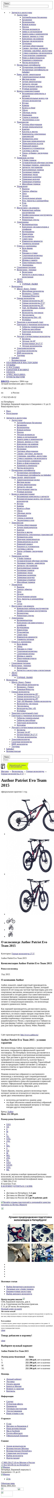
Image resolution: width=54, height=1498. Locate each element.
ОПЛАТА (10, 372)
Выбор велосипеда (14, 1455)
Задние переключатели (32, 127)
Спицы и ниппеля (30, 117)
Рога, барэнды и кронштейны (35, 201)
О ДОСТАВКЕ (13, 367)
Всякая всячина (29, 24)
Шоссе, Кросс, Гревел (26, 289)
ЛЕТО (19, 279)
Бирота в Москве (13, 1386)
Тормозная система (25, 158)
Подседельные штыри (32, 198)
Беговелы (26, 339)
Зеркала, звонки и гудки (33, 36)
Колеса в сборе (28, 108)
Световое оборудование (32, 46)
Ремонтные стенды (30, 220)
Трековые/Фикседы (30, 296)
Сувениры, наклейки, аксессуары (37, 50)
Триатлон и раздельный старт (30, 322)
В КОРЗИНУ (7, 1186)
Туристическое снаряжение (34, 55)
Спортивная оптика (31, 258)
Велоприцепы (28, 22)
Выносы (25, 189)
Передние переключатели (33, 141)
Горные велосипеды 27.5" (33, 303)
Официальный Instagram (17, 1435)
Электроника (23, 222)
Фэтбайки (26, 320)
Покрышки (27, 115)
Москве (7, 393)
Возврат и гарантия (15, 1389)
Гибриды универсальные (33, 327)
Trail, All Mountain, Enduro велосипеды (34, 701)
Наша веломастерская (16, 1428)
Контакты (10, 1391)
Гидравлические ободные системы (37, 162)
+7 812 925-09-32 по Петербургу (15, 1465)
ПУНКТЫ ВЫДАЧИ (15, 377)
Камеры (25, 105)
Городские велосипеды (32, 331)
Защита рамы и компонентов (35, 34)
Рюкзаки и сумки (29, 253)
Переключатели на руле (32, 143)
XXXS (9, 1165)
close (3, 1330)
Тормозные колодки (31, 179)
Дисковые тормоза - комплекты (36, 165)
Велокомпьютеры (30, 224)
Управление (22, 186)
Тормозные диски (30, 174)
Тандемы (21, 355)
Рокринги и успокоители (33, 148)
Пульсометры (28, 236)
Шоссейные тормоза (31, 184)
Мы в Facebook (13, 1431)
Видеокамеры (28, 231)
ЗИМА (20, 281)
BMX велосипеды (25, 353)
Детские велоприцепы (32, 346)
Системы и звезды (30, 150)
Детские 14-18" (29, 341)
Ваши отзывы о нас (15, 1413)
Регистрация (12, 413)
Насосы (25, 27)
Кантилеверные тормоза (33, 170)
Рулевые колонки (29, 89)
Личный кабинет (13, 1379)
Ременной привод (30, 146)
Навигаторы (27, 234)
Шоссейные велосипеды (33, 291)
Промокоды (11, 1406)
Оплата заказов (13, 1384)
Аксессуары (22, 15)
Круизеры (26, 334)
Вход (8, 411)
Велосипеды (17, 286)
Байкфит (15, 358)
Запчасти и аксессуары (22, 12)
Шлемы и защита (29, 260)
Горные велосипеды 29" (33, 305)
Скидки (9, 1401)
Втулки (25, 103)
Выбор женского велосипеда (19, 1294)
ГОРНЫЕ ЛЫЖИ (30, 284)
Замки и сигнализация (32, 31)
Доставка (10, 1381)
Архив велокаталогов (16, 1446)
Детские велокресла (31, 29)
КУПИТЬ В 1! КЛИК (23, 1186)
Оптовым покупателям (16, 1409)
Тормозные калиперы (31, 177)
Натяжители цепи (30, 139)
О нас (8, 1424)
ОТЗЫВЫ (10, 365)
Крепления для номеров (33, 39)
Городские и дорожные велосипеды (33, 324)
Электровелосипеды (26, 348)
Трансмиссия (22, 122)
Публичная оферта (14, 1404)
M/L (8, 1146)
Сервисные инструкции (17, 1453)
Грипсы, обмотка (29, 191)
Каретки (25, 129)
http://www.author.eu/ (29, 1035)
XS (7, 1127)
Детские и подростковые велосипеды (33, 336)
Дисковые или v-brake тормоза (20, 1289)
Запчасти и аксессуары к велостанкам (33, 275)
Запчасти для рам (29, 84)
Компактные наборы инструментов (31, 211)
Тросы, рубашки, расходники (35, 153)
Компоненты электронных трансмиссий (35, 534)
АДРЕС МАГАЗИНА (15, 374)
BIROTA (5, 381)
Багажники (27, 20)
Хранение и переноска (32, 60)
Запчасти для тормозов (32, 167)
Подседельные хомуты (32, 86)
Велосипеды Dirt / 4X (31, 317)
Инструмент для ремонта (28, 208)
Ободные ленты (29, 112)
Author (10, 1112)
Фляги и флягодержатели (33, 58)
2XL (8, 1141)
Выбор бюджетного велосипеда (20, 1287)
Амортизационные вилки (33, 77)
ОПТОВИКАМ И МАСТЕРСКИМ (22, 362)
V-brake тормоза (29, 160)
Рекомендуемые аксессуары (18, 1291)
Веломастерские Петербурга (19, 1451)
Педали (25, 196)
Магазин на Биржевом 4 (17, 1426)
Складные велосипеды (27, 351)
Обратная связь (8, 1483)
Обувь (25, 251)
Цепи (24, 155)
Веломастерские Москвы (17, 1448)
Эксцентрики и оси (30, 120)
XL (7, 1136)
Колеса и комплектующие (28, 91)
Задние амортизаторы (31, 81)
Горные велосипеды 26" (33, 301)
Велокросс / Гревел (30, 293)
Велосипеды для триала (32, 312)
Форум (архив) (13, 1458)
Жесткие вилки (29, 79)
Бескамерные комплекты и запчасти (33, 496)
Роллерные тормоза (30, 172)
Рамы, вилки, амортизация (29, 74)
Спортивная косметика (32, 255)
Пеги (24, 193)
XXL (8, 1139)
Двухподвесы (28, 315)
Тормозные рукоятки (31, 181)
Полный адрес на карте (11, 1309)
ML (7, 1170)
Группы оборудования (32, 124)
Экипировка (27, 265)
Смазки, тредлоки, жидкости (35, 48)
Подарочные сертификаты (28, 65)
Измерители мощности (32, 241)
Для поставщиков (14, 1411)
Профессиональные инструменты (37, 215)
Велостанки (27, 272)
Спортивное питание (26, 267)
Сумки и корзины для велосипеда (37, 53)
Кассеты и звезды (30, 131)
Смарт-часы (27, 239)
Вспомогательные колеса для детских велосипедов (35, 99)
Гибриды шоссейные (31, 329)
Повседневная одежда (32, 262)
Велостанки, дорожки (26, 270)
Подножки (27, 43)
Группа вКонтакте (14, 1433)
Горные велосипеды (26, 298)
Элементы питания (30, 243)
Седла (24, 205)
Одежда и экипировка (27, 246)
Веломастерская (19, 360)
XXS (8, 1124)
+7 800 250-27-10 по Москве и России (18, 1462)
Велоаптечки (28, 217)
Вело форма (27, 248)
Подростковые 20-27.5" (32, 343)
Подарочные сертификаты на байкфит (34, 475)
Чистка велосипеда (30, 62)
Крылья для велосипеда (32, 41)
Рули (24, 203)
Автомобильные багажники (34, 17)
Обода (25, 110)
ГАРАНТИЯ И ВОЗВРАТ (17, 370)
